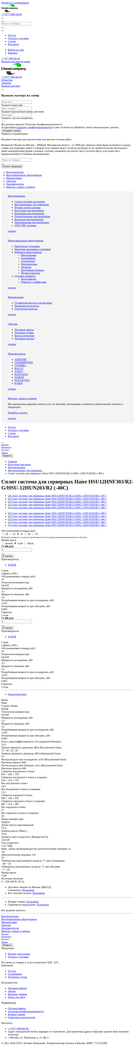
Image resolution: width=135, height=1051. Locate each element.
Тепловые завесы (24, 329)
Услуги (12, 35)
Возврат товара (16, 1014)
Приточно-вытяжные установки (32, 249)
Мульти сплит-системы (27, 207)
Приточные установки (27, 246)
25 (14, 534)
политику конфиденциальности (34, 127)
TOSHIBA (20, 365)
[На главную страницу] (9, 11)
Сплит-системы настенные (29, 201)
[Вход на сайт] (2, 442)
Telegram (6, 83)
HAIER (18, 383)
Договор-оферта (17, 1008)
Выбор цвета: (8, 540)
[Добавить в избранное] (2, 553)
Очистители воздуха (26, 308)
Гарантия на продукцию (21, 1017)
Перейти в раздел (17, 412)
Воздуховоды (28, 279)
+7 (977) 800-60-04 (11, 14)
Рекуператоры (29, 264)
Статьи (12, 41)
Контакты (13, 44)
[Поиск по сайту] (2, 18)
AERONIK (20, 359)
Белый (9, 543)
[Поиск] (2, 27)
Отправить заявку (11, 130)
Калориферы (28, 258)
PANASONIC (22, 380)
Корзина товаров (17, 994)
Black (30, 543)
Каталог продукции (12, 166)
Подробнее (28, 890)
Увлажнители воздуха (26, 305)
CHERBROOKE (23, 362)
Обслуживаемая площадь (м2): (18, 530)
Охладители (28, 261)
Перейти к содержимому (15, 2)
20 (7, 534)
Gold (20, 543)
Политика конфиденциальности (26, 1011)
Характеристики (17, 694)
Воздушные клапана (32, 270)
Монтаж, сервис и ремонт (20, 187)
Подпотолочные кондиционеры (32, 216)
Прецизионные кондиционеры (31, 222)
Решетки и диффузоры (33, 282)
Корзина (12, 52)
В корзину (8, 556)
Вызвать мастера (10, 86)
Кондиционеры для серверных (31, 204)
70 (36, 534)
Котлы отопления (24, 335)
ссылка (12, 231)
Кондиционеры (15, 172)
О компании (15, 974)
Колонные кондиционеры (28, 219)
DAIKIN (19, 377)
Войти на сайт (16, 49)
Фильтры (26, 267)
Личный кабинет (17, 988)
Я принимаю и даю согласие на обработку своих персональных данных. (60, 126)
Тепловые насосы (24, 338)
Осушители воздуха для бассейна (33, 302)
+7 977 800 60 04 (10, 58)
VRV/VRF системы (25, 225)
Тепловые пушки (24, 332)
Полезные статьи (17, 977)
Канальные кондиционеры (29, 213)
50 (29, 534)
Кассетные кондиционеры (29, 210)
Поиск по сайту (17, 997)
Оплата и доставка (18, 38)
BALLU (19, 368)
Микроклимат (14, 178)
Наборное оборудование (28, 252)
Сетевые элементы (25, 276)
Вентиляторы (28, 255)
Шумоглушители (30, 273)
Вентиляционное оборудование (24, 175)
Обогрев (11, 181)
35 (22, 534)
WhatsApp (7, 80)
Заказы (12, 991)
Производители (15, 184)
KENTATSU (21, 374)
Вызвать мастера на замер (15, 61)
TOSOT (18, 371)
